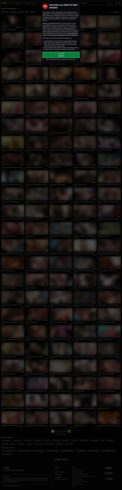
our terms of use (71, 59)
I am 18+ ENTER (61, 55)
